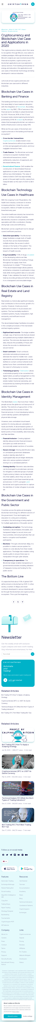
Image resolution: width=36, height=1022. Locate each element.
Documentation (24, 888)
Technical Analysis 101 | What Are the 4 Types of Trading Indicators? (17, 708)
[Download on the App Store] (9, 869)
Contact (4, 945)
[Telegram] (11, 855)
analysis (19, 120)
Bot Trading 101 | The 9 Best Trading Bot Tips (16, 713)
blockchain (21, 107)
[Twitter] (7, 855)
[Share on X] (18, 602)
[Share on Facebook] (13, 602)
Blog (20, 898)
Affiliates (22, 948)
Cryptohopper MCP (7, 922)
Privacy (3, 952)
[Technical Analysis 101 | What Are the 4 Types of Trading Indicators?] (18, 788)
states (15, 402)
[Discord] (15, 855)
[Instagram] (23, 855)
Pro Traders (23, 952)
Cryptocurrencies (9, 141)
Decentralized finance (11, 166)
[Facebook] (3, 855)
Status (21, 962)
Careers (3, 938)
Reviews (22, 945)
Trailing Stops (5, 904)
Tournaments (5, 918)
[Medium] (26, 855)
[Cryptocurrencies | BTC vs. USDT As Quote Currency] (18, 761)
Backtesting (5, 914)
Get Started (23, 881)
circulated (30, 255)
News (21, 895)
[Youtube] (19, 855)
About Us (4, 934)
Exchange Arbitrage (7, 884)
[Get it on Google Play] (27, 869)
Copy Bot (4, 900)
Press (3, 941)
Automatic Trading (7, 881)
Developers (23, 959)
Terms (3, 948)
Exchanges (22, 912)
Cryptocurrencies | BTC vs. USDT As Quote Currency (15, 702)
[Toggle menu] (2, 4)
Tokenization (24, 371)
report (8, 109)
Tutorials (22, 884)
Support (4, 955)
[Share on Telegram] (22, 602)
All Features (5, 925)
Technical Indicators (25, 902)
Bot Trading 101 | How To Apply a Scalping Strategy (15, 696)
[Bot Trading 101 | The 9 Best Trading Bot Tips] (18, 815)
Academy (22, 891)
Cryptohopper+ (24, 909)
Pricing (21, 941)
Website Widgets (24, 955)
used (28, 482)
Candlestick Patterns (26, 905)
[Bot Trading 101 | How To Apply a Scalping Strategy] (18, 735)
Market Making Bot (7, 888)
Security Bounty (6, 959)
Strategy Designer (7, 911)
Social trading (5, 891)
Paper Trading (5, 907)
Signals (21, 938)
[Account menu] (33, 4)
